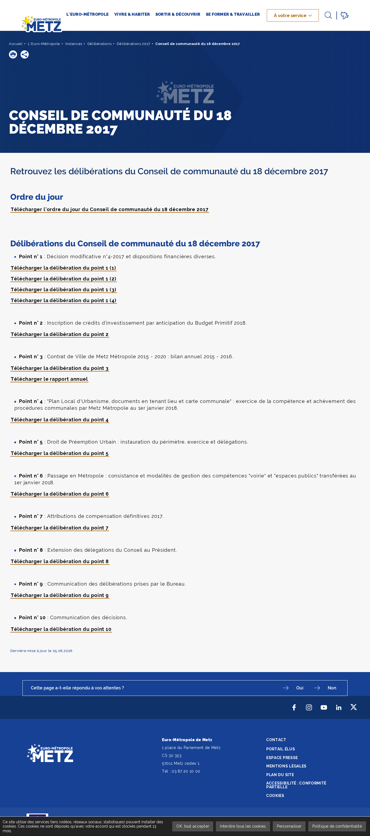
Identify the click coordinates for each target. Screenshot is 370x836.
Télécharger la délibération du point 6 (60, 494)
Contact (276, 740)
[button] (13, 54)
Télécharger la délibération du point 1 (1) (63, 268)
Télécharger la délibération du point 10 (61, 629)
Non (332, 687)
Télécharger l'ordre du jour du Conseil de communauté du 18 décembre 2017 (110, 209)
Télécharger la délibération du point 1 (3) (63, 289)
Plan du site (280, 775)
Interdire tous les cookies (243, 826)
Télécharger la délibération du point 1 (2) (63, 279)
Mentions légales (286, 766)
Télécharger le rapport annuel (49, 379)
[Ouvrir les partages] (25, 54)
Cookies (275, 795)
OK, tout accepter (192, 826)
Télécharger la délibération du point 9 (60, 595)
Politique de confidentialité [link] (337, 826)
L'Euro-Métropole (44, 44)
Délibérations (99, 44)
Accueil (16, 44)
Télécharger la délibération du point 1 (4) (63, 300)
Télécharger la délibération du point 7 (60, 528)
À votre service (290, 15)
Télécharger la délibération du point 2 (60, 334)
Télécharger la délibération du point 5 (60, 453)
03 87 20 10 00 (186, 771)
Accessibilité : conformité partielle (296, 785)
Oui (299, 687)
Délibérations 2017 (133, 44)
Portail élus (280, 749)
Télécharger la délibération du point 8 (60, 561)
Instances (73, 44)
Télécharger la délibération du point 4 (60, 419)
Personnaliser (289, 826)
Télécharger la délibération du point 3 (60, 368)
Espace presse (282, 758)
